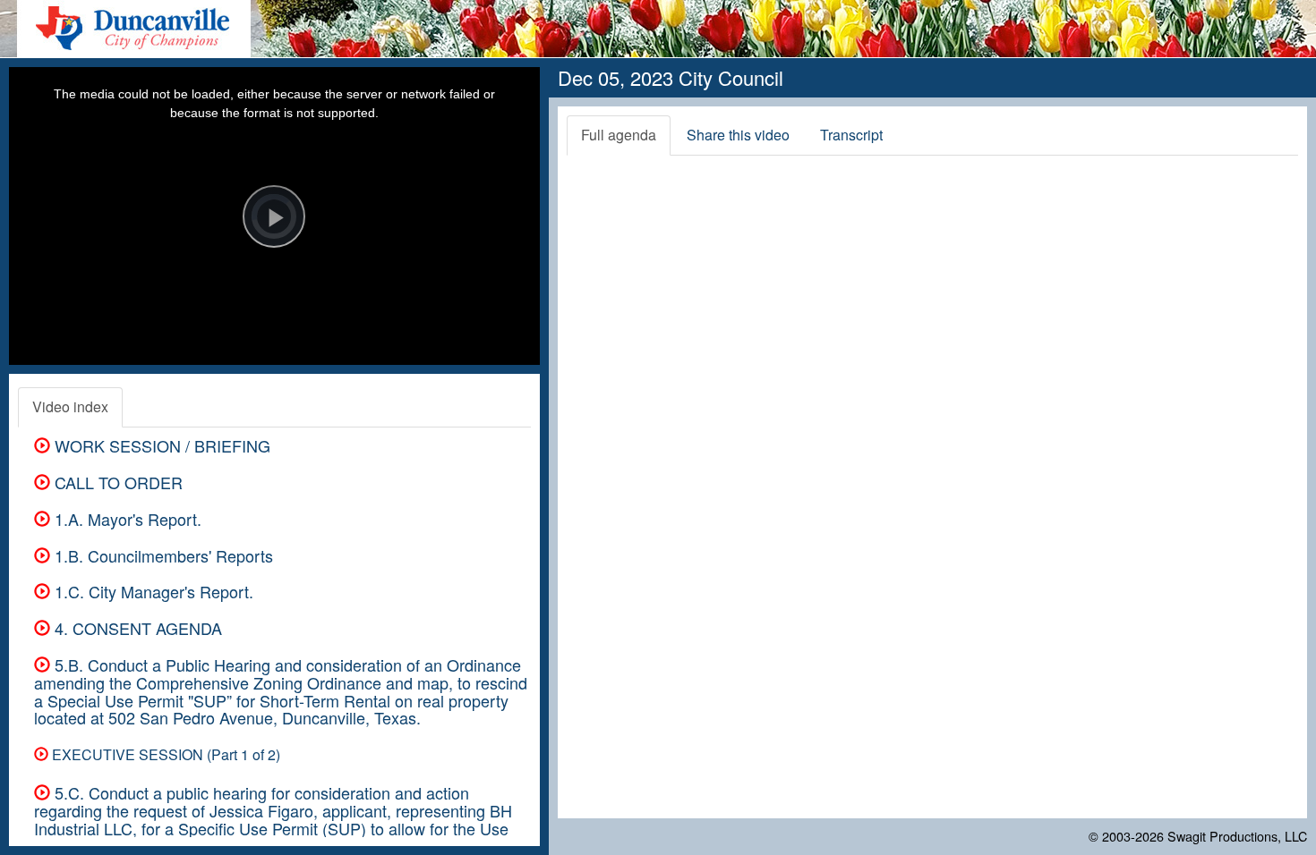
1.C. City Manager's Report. (151, 591)
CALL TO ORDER (116, 482)
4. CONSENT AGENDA (136, 627)
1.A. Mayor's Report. (125, 518)
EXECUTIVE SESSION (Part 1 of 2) (164, 754)
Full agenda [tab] (618, 134)
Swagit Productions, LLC (1237, 835)
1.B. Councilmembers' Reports (161, 555)
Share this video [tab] (738, 134)
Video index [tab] (70, 406)
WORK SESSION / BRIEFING (160, 445)
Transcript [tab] (851, 134)
